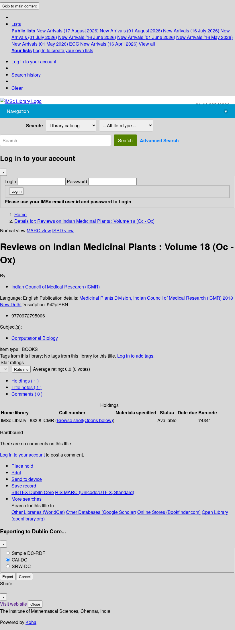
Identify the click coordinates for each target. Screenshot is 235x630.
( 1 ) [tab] (25, 380)
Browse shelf (85, 420)
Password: (77, 181)
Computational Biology (34, 338)
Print (16, 472)
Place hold (22, 466)
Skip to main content (19, 6)
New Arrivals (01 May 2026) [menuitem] (39, 43)
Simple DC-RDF (28, 553)
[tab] (26, 387)
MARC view (39, 230)
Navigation (117, 111)
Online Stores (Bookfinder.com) (169, 512)
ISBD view (63, 230)
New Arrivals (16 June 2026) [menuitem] (87, 37)
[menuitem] (23, 30)
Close (35, 604)
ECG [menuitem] (74, 43)
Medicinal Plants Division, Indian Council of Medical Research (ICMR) (150, 297)
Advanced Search (159, 140)
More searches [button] (26, 499)
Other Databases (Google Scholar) (101, 512)
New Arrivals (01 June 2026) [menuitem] (146, 37)
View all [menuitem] (147, 43)
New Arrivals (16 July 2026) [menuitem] (191, 30)
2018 (228, 297)
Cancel (25, 576)
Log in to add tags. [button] (135, 355)
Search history (26, 74)
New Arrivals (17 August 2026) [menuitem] (67, 30)
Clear (17, 88)
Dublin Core (41, 492)
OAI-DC (20, 559)
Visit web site (13, 603)
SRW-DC (21, 566)
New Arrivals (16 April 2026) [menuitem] (109, 43)
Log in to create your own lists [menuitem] (63, 50)
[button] (16, 24)
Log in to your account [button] (22, 454)
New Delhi (10, 304)
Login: (11, 181)
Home (20, 214)
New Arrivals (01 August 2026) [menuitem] (131, 30)
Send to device (26, 479)
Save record (23, 485)
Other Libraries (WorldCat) (38, 512)
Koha (31, 622)
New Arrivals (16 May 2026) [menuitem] (204, 37)
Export (7, 576)
